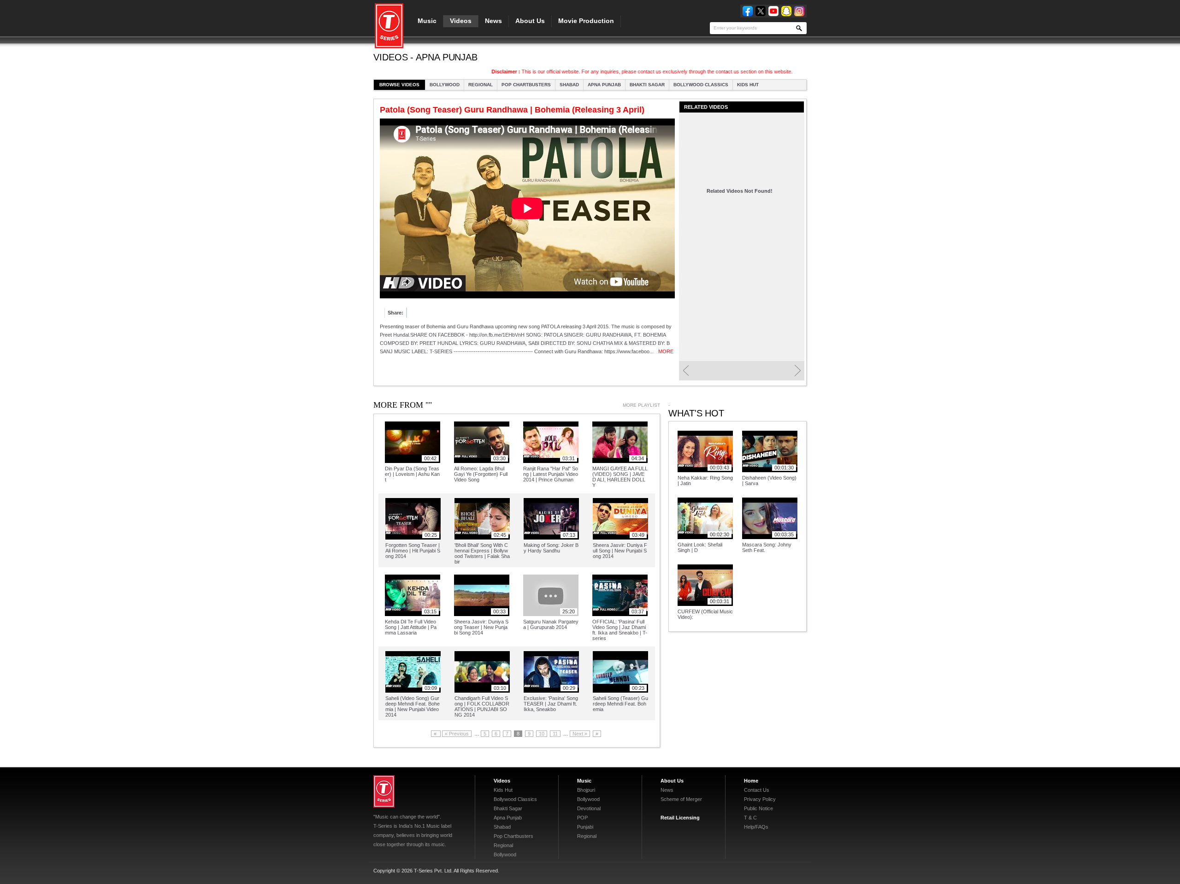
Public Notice (758, 808)
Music (427, 20)
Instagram (799, 11)
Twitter (760, 11)
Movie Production (586, 20)
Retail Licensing (680, 817)
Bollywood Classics (700, 84)
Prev (686, 371)
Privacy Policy (760, 799)
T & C (750, 817)
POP (582, 817)
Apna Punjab (604, 84)
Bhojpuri (586, 790)
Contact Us (756, 790)
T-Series (384, 791)
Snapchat (786, 11)
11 (555, 733)
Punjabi (585, 827)
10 (541, 733)
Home (751, 780)
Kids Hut (748, 84)
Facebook (748, 11)
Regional (480, 84)
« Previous (457, 733)
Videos (461, 20)
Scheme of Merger (681, 799)
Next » (579, 733)
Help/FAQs (756, 827)
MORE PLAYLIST (641, 405)
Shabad (569, 84)
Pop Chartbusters (526, 84)
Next (798, 371)
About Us (530, 20)
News (493, 20)
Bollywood (445, 84)
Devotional (589, 808)
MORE (665, 351)
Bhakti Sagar (647, 84)
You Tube (773, 11)
